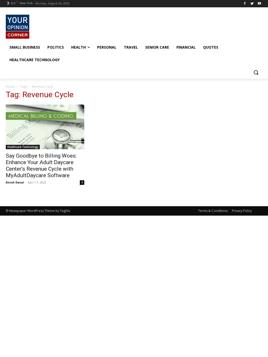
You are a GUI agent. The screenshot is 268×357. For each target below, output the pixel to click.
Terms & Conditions (213, 211)
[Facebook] (245, 4)
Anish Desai (15, 182)
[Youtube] (259, 4)
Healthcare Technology (22, 147)
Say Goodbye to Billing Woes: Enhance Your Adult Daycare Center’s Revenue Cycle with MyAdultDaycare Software (41, 166)
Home (10, 86)
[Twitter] (252, 4)
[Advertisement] (128, 26)
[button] (256, 72)
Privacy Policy (242, 211)
